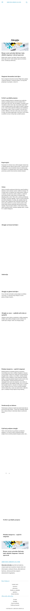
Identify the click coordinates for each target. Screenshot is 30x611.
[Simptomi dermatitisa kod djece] (15, 70)
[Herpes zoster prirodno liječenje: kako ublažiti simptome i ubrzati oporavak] (15, 47)
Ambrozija (5, 274)
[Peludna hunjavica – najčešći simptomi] (15, 363)
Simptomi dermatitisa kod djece (11, 76)
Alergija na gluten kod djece (10, 291)
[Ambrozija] (15, 268)
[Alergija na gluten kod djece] (15, 285)
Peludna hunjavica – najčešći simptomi (13, 369)
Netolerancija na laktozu (9, 405)
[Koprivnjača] (15, 156)
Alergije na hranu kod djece (10, 225)
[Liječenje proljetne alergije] (15, 422)
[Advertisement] (15, 21)
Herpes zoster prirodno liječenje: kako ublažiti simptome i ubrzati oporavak (13, 553)
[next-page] (9, 473)
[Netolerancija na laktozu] (15, 399)
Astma (3, 187)
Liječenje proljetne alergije (10, 428)
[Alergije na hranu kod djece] (15, 218)
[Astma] (15, 181)
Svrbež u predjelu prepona (9, 98)
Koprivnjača (5, 162)
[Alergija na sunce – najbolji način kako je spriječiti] (15, 307)
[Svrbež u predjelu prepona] (15, 92)
